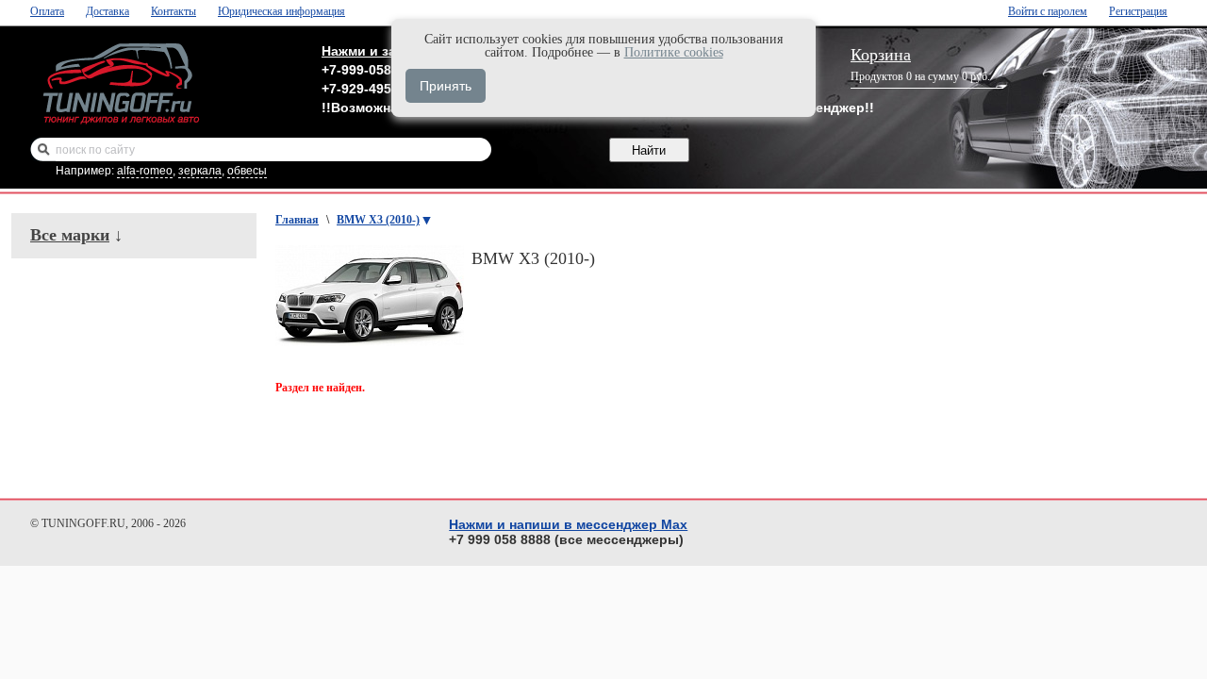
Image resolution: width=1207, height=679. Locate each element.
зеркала (200, 170)
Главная (297, 219)
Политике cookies (673, 52)
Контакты (173, 11)
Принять (445, 85)
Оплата (47, 11)
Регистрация (1138, 11)
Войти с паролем (1047, 11)
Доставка (107, 11)
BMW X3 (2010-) (378, 219)
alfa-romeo (145, 170)
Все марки (69, 234)
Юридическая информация (281, 11)
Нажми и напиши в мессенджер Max (568, 524)
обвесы (247, 170)
